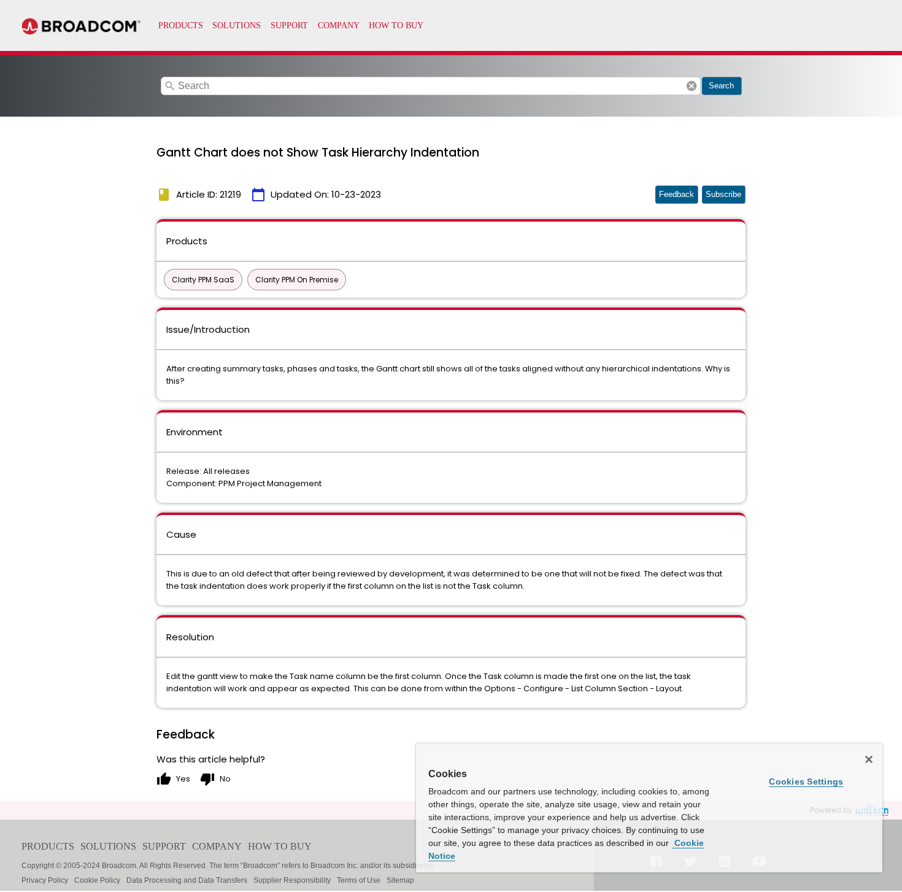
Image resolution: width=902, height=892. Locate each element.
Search (721, 85)
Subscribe (723, 194)
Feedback (676, 194)
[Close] (869, 759)
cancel (691, 86)
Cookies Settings (806, 781)
